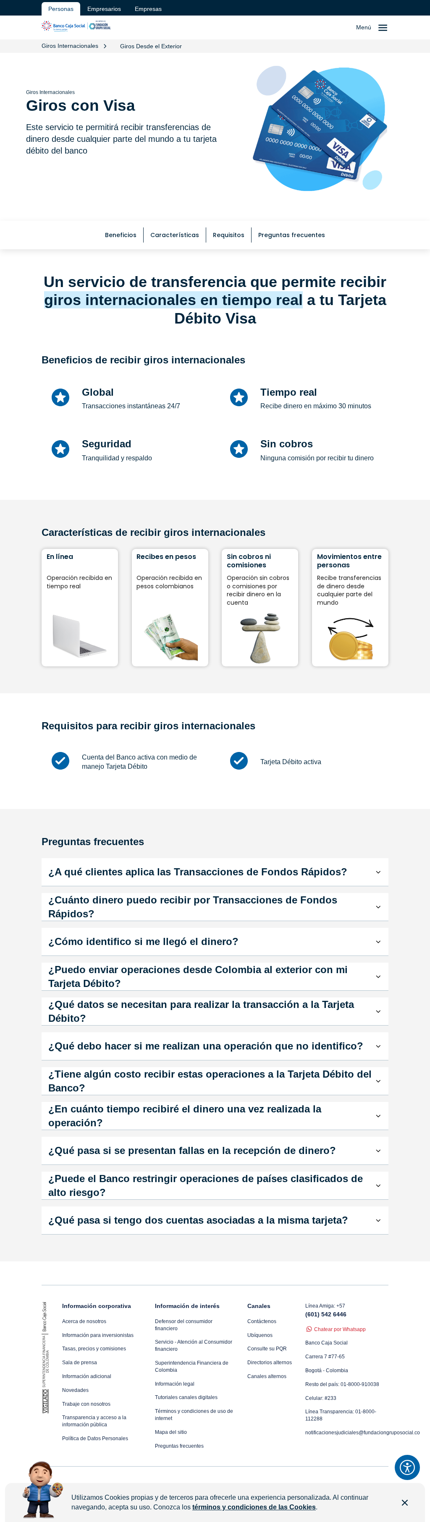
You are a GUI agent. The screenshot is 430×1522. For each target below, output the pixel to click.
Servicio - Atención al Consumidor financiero (193, 1345)
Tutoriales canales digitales (186, 1397)
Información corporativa (96, 1306)
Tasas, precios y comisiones (94, 1349)
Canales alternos (266, 1376)
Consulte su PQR (267, 1349)
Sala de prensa (79, 1362)
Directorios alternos (269, 1362)
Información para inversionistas (98, 1335)
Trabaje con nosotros (86, 1404)
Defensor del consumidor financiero (183, 1324)
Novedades (75, 1390)
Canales (258, 1306)
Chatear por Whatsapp (340, 1329)
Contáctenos (261, 1321)
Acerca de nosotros (84, 1321)
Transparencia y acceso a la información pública (94, 1421)
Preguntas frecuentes (179, 1446)
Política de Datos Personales (95, 1438)
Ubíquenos (260, 1335)
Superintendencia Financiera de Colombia (191, 1366)
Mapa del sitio (171, 1432)
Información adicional (86, 1376)
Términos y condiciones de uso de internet (194, 1414)
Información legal (174, 1384)
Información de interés (187, 1306)
